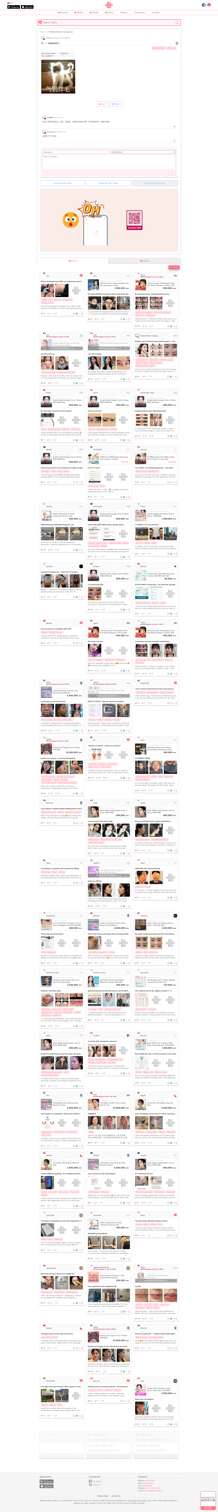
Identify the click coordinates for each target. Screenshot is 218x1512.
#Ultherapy (46, 872)
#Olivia (146, 1224)
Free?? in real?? (94, 468)
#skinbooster (47, 1292)
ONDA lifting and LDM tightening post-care (57, 525)
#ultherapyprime (142, 776)
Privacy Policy (103, 1496)
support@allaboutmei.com (153, 1491)
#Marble (66, 429)
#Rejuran (58, 1239)
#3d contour (63, 1192)
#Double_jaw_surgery (65, 776)
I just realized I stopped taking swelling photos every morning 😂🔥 (61, 809)
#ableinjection (71, 1292)
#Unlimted (140, 1308)
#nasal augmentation (144, 1192)
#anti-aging (153, 360)
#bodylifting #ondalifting (97, 1233)
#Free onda (93, 486)
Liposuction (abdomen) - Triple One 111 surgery (59, 572)
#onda (147, 887)
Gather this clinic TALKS (108, 183)
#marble (113, 429)
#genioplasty (47, 1132)
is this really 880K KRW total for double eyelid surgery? (105, 525)
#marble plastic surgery (145, 366)
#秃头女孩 (171, 48)
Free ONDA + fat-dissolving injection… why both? (154, 468)
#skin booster (141, 1009)
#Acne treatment (48, 952)
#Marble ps (75, 429)
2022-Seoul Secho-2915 (137, 1501)
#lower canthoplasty (163, 312)
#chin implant (59, 1132)
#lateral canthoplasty (144, 312)
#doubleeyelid (102, 429)
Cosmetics (139, 12)
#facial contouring (49, 812)
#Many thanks (156, 1224)
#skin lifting (140, 692)
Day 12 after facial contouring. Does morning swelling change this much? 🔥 (108, 934)
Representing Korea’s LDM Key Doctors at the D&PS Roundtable (108, 991)
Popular (145, 261)
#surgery (112, 1062)
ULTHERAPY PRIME (142, 758)
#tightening (46, 1015)
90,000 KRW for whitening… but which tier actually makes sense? (155, 585)
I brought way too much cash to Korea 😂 (57, 1334)
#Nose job (171, 1132)
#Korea (44, 632)
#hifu (161, 776)
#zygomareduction (115, 1059)
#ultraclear (46, 1009)
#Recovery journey (73, 812)
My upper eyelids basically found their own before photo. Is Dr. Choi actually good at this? (154, 934)
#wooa (100, 720)
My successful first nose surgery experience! (153, 821)
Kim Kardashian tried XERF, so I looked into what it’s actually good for (62, 281)
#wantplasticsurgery (160, 839)
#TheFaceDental (48, 776)
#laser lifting (94, 767)
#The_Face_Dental (49, 782)
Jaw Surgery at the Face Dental (53, 701)
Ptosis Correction (95, 411)
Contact (156, 12)
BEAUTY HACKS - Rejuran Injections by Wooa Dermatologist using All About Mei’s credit (106, 701)
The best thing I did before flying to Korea (151, 1221)
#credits (108, 720)
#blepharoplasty (166, 360)
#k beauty (93, 1009)
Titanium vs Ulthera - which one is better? (104, 746)
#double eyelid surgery (98, 543)
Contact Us (116, 1496)
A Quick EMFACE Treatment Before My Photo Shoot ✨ (109, 294)
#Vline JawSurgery (96, 842)
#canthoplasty (157, 660)
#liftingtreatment (142, 779)
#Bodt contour (160, 1072)
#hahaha (117, 1390)
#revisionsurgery (142, 839)
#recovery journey (96, 1390)
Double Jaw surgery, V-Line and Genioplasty (58, 758)
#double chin (153, 471)
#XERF (44, 300)
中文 (11, 3)
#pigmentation (47, 1012)
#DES (54, 471)
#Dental (155, 603)
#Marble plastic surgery (118, 543)
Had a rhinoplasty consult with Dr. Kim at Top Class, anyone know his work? (155, 1114)
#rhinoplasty (159, 1192)
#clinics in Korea (166, 692)
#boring (108, 1390)
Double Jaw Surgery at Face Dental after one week (107, 1346)
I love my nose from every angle (100, 821)
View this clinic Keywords (155, 183)
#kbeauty (168, 776)
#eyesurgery (94, 546)
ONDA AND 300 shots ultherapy (147, 868)
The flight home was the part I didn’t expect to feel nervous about (60, 1387)
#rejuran (92, 720)
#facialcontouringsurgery (51, 1072)
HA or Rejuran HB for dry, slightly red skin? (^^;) (153, 991)
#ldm (101, 1009)
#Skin (154, 543)
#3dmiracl (57, 1015)
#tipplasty (170, 1192)
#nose (44, 1192)
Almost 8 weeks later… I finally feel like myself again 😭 (155, 1334)
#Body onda (148, 1072)
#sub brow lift (141, 360)
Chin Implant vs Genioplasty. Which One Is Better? (60, 1114)
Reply (172, 173)
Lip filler (138, 1286)
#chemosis (150, 315)
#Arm (102, 486)
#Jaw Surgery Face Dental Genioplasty (57, 720)
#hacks (116, 720)
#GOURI (139, 543)
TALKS (79, 12)
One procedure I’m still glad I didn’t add (56, 629)
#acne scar (56, 1009)
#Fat (145, 952)
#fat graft (52, 1192)
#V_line (64, 779)
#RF (50, 300)
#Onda (138, 1072)
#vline (66, 1072)
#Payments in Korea (49, 1337)
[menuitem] (10, 3)
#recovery (140, 315)
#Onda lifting (141, 471)
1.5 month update (94, 354)
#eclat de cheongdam (63, 1012)
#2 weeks (140, 663)
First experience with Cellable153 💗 (102, 1286)
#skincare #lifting (94, 881)
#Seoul (103, 546)
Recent (74, 261)
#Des (44, 429)
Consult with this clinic (62, 183)
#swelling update (156, 1337)
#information (106, 767)
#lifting (147, 543)
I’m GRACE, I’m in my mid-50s (146, 525)
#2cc (156, 1305)
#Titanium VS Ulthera (97, 764)
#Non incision (63, 471)
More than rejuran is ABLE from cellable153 (57, 1274)
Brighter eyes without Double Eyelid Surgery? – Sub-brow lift (155, 341)
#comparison (72, 1132)
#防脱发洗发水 (158, 48)
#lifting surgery (156, 363)
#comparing (112, 764)
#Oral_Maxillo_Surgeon (67, 782)
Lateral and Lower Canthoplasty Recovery (153, 294)
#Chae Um (164, 1305)
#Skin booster (47, 1239)
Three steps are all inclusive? (52, 934)
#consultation (152, 692)
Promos (64, 12)
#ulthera (139, 887)
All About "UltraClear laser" (51, 991)
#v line (111, 952)
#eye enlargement (96, 660)
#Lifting (57, 300)
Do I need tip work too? (144, 1174)
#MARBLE (45, 471)
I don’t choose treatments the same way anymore (154, 689)
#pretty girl (109, 660)
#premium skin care (112, 1009)
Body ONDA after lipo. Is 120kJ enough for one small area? (155, 1054)
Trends (95, 12)
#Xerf (55, 872)
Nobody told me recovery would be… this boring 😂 (108, 1387)
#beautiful (120, 660)
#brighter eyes (142, 363)
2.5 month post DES (95, 585)
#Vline (56, 779)
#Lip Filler (148, 1305)
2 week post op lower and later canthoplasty (152, 641)
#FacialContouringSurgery (111, 839)
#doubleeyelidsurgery (66, 372)
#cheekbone (100, 1059)
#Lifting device (47, 303)
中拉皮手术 (92, 1114)
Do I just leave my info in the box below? (56, 411)
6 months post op (47, 354)
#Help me (153, 952)
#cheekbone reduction (98, 952)
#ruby (91, 1059)
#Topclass (140, 1132)
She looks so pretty (95, 641)
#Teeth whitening (143, 603)
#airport (45, 1405)
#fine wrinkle (68, 1009)
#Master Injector (152, 1308)
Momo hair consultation (144, 1399)
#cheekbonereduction (97, 1062)
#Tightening (67, 300)
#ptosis (92, 429)
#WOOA (139, 1305)
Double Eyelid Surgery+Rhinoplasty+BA (150, 411)
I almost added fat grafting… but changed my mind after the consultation (60, 1174)
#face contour (141, 1337)
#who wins (46, 1135)
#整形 (91, 1132)
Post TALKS (174, 267)
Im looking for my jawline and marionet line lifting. (60, 868)
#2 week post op (142, 660)
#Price (162, 603)
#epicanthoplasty (48, 372)
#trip (60, 1405)
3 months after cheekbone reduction (102, 1041)
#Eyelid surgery (54, 429)
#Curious (104, 1192)
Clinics (110, 12)
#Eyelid (139, 952)
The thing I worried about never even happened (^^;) (61, 1221)
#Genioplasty (47, 779)
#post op (168, 660)
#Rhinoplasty (94, 839)
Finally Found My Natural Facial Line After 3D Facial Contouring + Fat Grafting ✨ (60, 1054)
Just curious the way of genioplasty (102, 1174)
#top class (75, 1192)
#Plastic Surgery (55, 632)
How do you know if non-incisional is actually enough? (62, 468)
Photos (123, 12)
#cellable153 (59, 1292)
